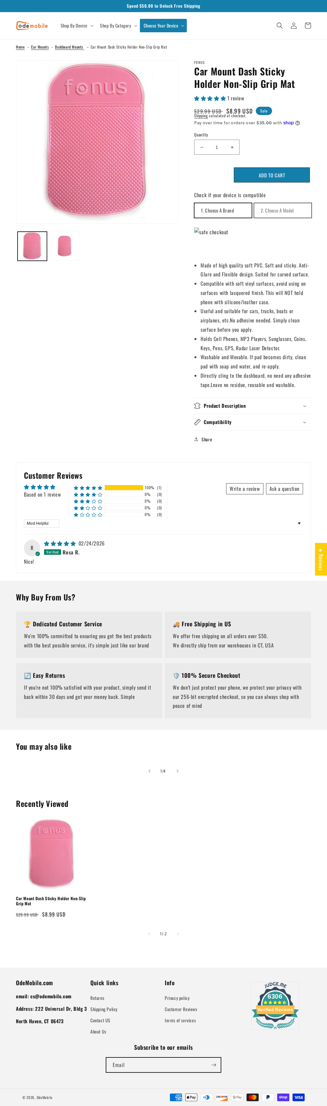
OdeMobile (45, 1097)
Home (20, 47)
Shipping (201, 115)
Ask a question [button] (285, 488)
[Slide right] (178, 771)
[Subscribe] (214, 1064)
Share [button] (207, 439)
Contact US (100, 1020)
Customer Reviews (181, 1009)
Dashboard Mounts (69, 47)
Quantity (201, 135)
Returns (97, 997)
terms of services (180, 1020)
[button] (76, 25)
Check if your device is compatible (230, 195)
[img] (60, 543)
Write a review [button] (245, 488)
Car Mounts (40, 47)
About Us (98, 1031)
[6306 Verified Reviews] (275, 1030)
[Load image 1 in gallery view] (32, 246)
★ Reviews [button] (321, 559)
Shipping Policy (104, 1009)
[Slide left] (149, 771)
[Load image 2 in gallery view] (65, 246)
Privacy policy (177, 997)
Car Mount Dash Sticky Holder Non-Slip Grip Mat (51, 901)
